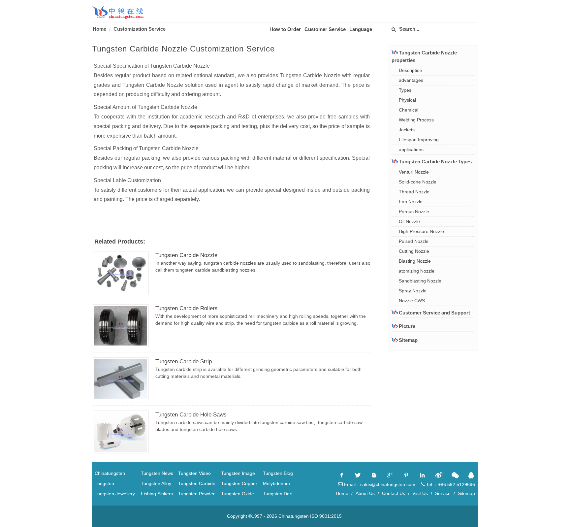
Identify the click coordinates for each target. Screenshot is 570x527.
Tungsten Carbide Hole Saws (191, 415)
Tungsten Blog (278, 473)
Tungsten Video (194, 473)
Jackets (407, 129)
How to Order (285, 29)
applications (411, 149)
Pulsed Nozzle (413, 241)
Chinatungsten (110, 473)
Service (443, 493)
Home (99, 29)
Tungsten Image (238, 473)
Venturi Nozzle (414, 172)
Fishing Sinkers (157, 493)
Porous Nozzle (414, 211)
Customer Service (325, 29)
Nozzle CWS (412, 300)
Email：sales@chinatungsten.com (379, 484)
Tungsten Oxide (237, 493)
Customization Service (139, 29)
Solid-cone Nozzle (417, 181)
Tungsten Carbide (196, 483)
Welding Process (416, 119)
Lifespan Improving (419, 139)
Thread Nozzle (414, 191)
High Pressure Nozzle (421, 231)
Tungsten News (157, 473)
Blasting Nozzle (415, 261)
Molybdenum (276, 483)
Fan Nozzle (411, 201)
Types (405, 90)
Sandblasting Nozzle (420, 280)
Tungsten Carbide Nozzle (186, 255)
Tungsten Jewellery (115, 493)
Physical (407, 100)
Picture (407, 326)
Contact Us (393, 493)
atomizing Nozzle (416, 271)
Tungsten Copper (239, 483)
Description (410, 70)
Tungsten (104, 483)
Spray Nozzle (413, 290)
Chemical (408, 110)
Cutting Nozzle (414, 251)
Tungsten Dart (278, 493)
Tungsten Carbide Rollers (186, 308)
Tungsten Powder (196, 493)
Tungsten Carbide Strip (183, 361)
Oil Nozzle (409, 221)
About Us (365, 493)
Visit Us (420, 493)
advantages (411, 80)
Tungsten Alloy (156, 483)
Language (360, 29)
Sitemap (408, 340)
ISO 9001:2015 (326, 516)
